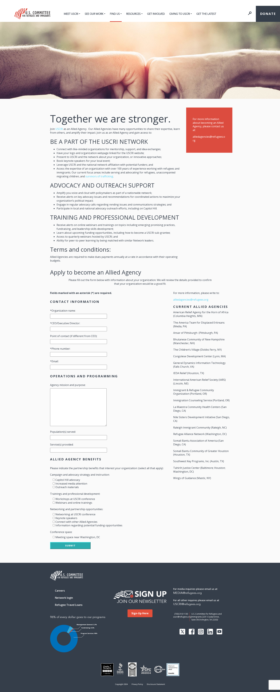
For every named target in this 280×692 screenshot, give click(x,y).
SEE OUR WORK (94, 13)
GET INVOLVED (156, 13)
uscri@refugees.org (182, 616)
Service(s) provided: (61, 444)
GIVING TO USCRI (179, 13)
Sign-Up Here (140, 613)
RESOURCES (133, 13)
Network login (64, 598)
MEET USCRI (71, 13)
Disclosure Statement (156, 684)
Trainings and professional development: (75, 494)
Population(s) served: (63, 432)
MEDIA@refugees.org (187, 593)
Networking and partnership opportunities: (76, 509)
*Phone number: (60, 348)
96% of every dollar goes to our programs (77, 617)
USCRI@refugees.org (187, 604)
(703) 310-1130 (181, 613)
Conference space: (61, 532)
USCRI (59, 129)
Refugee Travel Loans (68, 605)
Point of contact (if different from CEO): (73, 336)
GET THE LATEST (206, 13)
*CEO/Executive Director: (65, 323)
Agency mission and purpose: (68, 385)
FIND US (115, 13)
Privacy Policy (137, 684)
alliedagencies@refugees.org (190, 299)
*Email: (54, 361)
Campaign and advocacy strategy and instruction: (80, 474)
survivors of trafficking (99, 176)
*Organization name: (63, 310)
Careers (60, 590)
